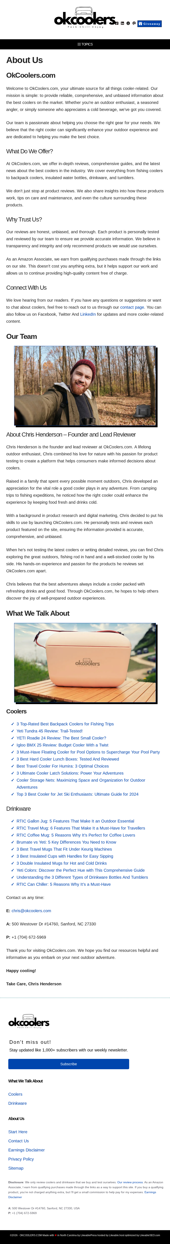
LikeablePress (89, 1235)
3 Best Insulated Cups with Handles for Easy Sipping (65, 856)
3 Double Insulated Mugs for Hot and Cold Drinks (62, 863)
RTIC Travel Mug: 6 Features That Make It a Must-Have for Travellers (81, 828)
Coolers (15, 1094)
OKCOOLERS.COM (31, 1235)
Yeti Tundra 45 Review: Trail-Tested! (50, 731)
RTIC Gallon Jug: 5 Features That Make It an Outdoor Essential (75, 821)
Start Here (17, 1132)
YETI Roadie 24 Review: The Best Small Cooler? (61, 738)
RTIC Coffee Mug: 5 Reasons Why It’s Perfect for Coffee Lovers (76, 835)
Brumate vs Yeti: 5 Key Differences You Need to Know (66, 842)
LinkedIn (88, 314)
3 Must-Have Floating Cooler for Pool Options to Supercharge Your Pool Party (88, 752)
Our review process (130, 1182)
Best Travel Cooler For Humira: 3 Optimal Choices (63, 766)
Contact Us (18, 1141)
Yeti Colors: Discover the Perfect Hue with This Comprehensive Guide (81, 870)
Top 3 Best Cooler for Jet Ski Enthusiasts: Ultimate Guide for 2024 (77, 794)
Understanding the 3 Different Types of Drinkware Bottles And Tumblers (82, 877)
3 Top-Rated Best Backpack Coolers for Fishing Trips (65, 724)
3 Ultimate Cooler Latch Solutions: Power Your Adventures (70, 773)
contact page (132, 307)
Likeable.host (116, 1235)
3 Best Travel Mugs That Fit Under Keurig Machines (64, 849)
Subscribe (68, 1064)
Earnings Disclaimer (26, 1150)
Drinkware (17, 1103)
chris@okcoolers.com (31, 910)
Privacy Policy (21, 1159)
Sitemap (15, 1168)
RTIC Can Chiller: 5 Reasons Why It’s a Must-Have (64, 884)
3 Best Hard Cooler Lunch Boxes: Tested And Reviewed (68, 759)
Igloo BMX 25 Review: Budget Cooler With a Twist (62, 745)
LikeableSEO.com (150, 1235)
